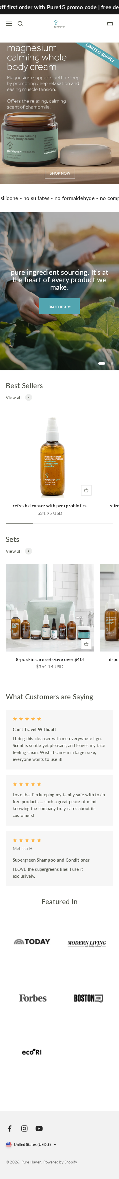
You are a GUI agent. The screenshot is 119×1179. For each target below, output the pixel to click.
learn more (59, 306)
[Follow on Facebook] (10, 1128)
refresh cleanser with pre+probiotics (50, 505)
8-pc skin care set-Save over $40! (50, 659)
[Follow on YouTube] (39, 1128)
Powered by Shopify (60, 1162)
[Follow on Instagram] (24, 1128)
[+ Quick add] (86, 490)
